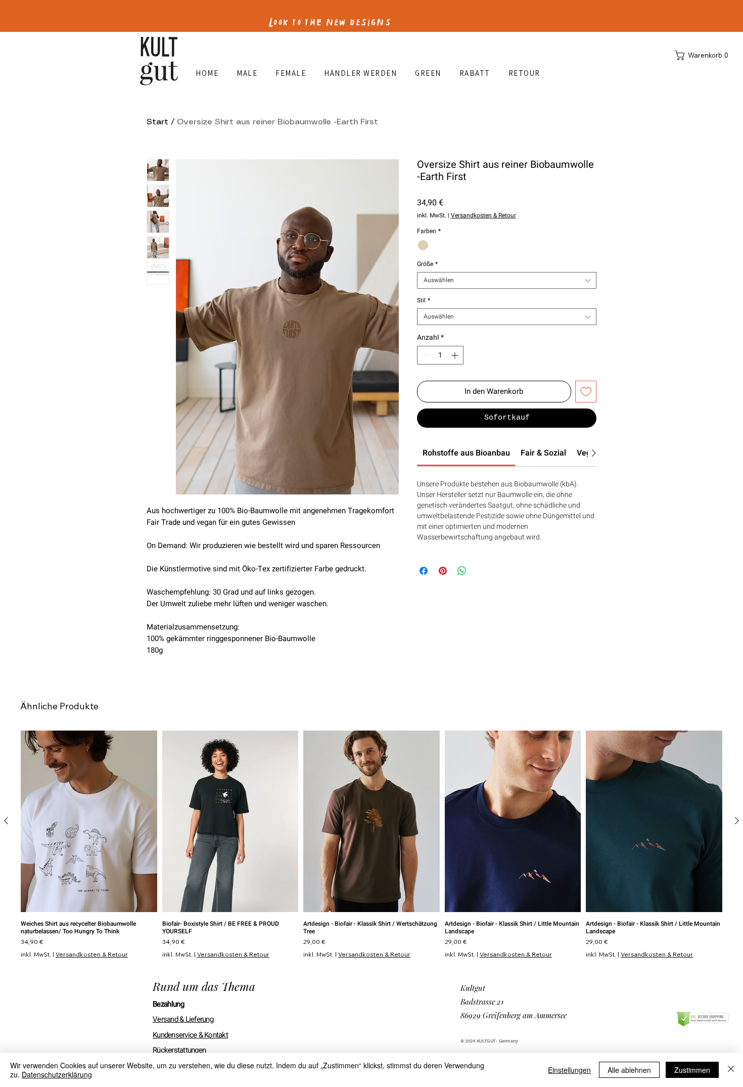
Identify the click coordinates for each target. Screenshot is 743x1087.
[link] (466, 453)
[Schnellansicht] (89, 821)
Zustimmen (692, 1070)
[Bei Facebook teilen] (423, 571)
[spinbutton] (440, 355)
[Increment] (455, 355)
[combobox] (506, 280)
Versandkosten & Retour (483, 215)
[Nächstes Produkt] (737, 820)
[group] (371, 844)
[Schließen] (731, 1070)
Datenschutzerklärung (57, 1074)
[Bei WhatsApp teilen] (462, 571)
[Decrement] (425, 355)
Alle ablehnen (629, 1070)
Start (157, 122)
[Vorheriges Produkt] (6, 820)
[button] (704, 55)
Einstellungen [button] (569, 1070)
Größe (427, 264)
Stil (423, 300)
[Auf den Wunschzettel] (586, 391)
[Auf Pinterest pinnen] (443, 571)
